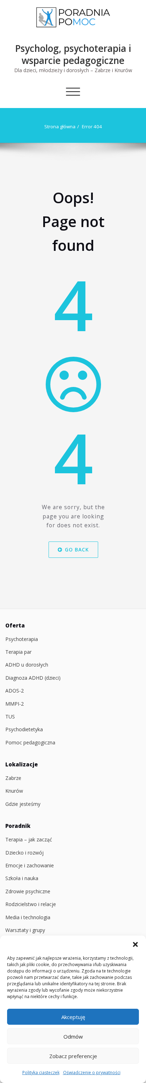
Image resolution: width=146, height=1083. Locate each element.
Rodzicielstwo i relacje (30, 904)
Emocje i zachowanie (29, 865)
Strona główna (59, 126)
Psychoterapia (21, 639)
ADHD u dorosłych (26, 664)
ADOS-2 (14, 690)
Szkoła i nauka (21, 878)
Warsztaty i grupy (25, 930)
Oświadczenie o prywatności (91, 1072)
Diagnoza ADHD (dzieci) (33, 677)
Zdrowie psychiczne (27, 891)
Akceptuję (73, 1016)
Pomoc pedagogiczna (30, 742)
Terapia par (18, 651)
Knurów (14, 790)
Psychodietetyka (24, 729)
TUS (10, 716)
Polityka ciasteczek (41, 1072)
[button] (135, 944)
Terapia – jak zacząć (28, 839)
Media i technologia (27, 917)
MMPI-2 (14, 703)
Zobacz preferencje (73, 1056)
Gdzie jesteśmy (22, 804)
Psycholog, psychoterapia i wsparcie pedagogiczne (73, 54)
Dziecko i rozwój (24, 852)
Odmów (73, 1036)
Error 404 (92, 126)
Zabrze (13, 778)
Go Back (76, 549)
